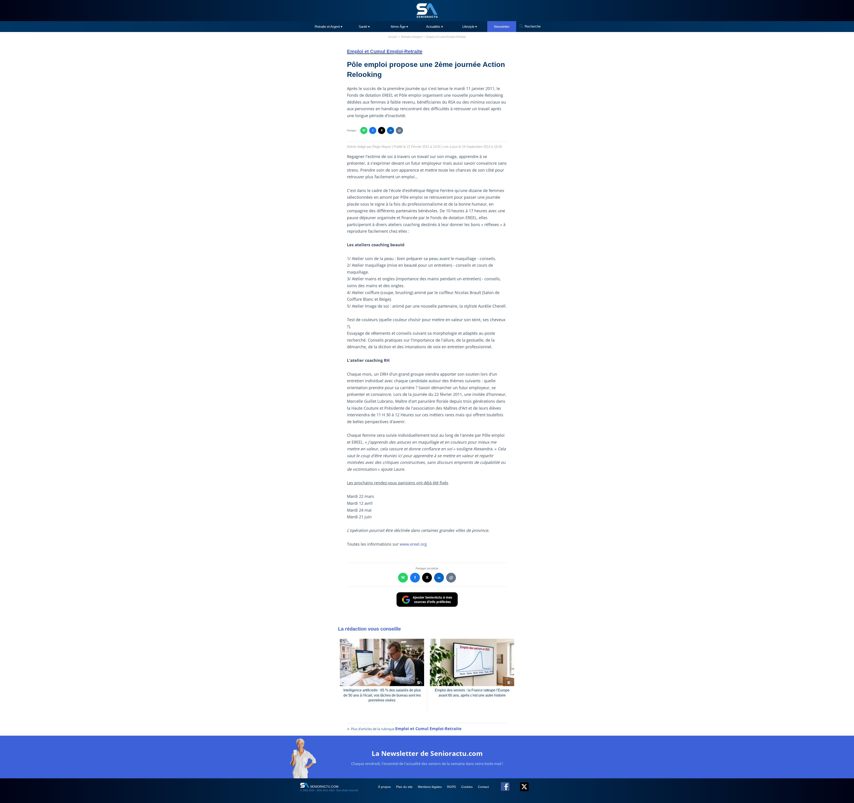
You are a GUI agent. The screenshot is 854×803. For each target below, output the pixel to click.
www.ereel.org (413, 544)
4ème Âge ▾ (399, 26)
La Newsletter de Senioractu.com (427, 753)
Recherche (533, 26)
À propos (385, 787)
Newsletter (502, 26)
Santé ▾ (364, 26)
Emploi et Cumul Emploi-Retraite (446, 36)
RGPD (452, 787)
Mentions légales (430, 787)
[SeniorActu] (427, 10)
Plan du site (404, 787)
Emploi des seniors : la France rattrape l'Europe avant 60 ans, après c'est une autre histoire (472, 692)
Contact (483, 787)
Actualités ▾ (434, 26)
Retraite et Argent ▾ (328, 26)
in (391, 130)
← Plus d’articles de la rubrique (404, 729)
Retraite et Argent (411, 36)
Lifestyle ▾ (469, 26)
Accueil (392, 36)
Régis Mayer (381, 146)
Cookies (467, 787)
